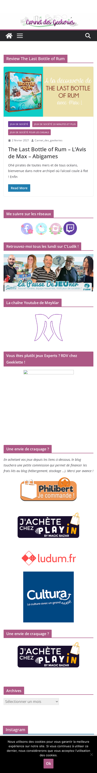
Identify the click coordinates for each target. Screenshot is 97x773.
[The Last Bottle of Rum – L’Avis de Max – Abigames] (48, 92)
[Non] (91, 754)
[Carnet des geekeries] (48, 16)
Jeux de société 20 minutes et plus (55, 124)
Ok (48, 763)
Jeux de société (19, 124)
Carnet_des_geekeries (48, 140)
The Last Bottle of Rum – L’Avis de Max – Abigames (47, 152)
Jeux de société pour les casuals (29, 132)
